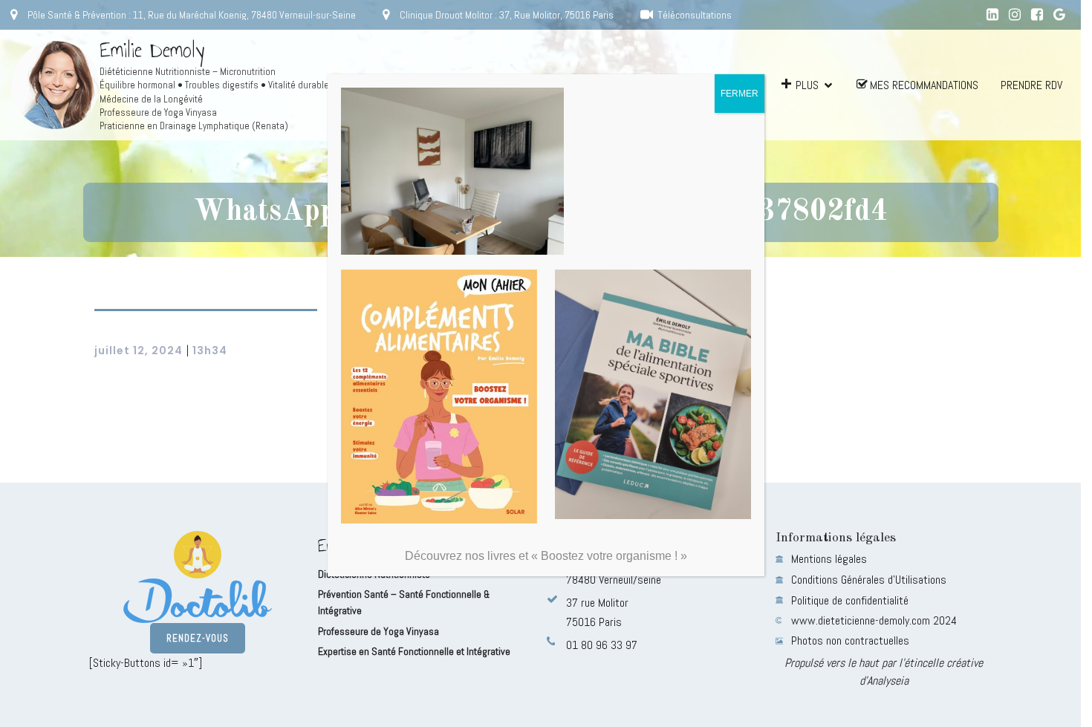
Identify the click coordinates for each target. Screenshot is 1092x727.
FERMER (739, 93)
